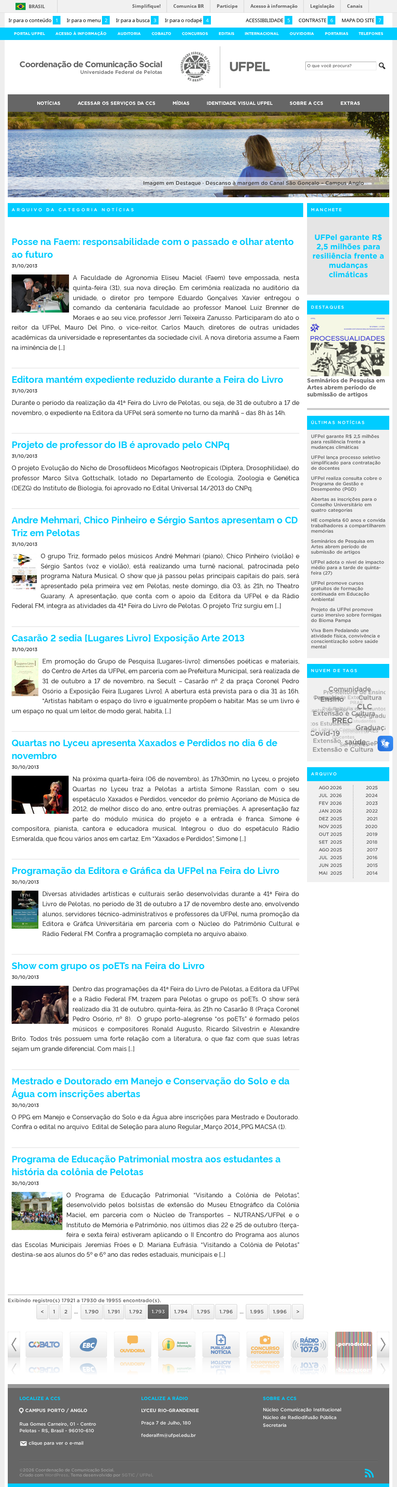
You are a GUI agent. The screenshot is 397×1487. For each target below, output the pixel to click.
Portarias (336, 33)
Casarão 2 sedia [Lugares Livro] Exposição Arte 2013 (128, 637)
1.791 (114, 1312)
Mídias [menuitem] (181, 103)
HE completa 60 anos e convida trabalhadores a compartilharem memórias (348, 525)
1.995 (257, 1312)
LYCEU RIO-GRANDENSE (170, 1410)
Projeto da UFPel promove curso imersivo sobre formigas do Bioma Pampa (346, 615)
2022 (372, 810)
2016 (372, 857)
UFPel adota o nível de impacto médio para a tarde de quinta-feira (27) (347, 567)
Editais (226, 33)
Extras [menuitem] (350, 103)
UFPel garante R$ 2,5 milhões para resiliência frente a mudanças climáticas (348, 256)
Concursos (195, 33)
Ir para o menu (87, 20)
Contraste (316, 20)
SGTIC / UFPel (137, 1475)
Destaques (328, 307)
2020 (371, 826)
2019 (372, 834)
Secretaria (275, 1425)
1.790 (91, 1312)
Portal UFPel (29, 33)
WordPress (56, 1475)
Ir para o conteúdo (33, 20)
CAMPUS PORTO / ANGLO (56, 1410)
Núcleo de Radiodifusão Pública (300, 1417)
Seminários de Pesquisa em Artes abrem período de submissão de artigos (346, 387)
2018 (372, 841)
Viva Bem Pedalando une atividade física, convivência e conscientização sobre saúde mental (345, 638)
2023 (372, 803)
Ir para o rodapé (187, 20)
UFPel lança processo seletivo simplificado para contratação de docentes (346, 463)
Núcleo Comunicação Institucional (302, 1409)
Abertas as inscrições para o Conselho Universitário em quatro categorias (344, 504)
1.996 (280, 1312)
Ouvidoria (302, 33)
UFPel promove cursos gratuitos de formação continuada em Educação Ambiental (340, 591)
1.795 (203, 1312)
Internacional (262, 33)
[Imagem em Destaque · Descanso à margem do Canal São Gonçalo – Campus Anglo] (198, 196)
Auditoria (129, 33)
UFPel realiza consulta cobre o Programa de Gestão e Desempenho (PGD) (346, 484)
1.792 (135, 1312)
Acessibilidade (268, 20)
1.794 (181, 1312)
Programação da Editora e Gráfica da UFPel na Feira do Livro (146, 869)
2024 (372, 795)
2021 (372, 818)
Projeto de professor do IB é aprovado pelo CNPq (121, 444)
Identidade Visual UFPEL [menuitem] (240, 103)
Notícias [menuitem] (48, 103)
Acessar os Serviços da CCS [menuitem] (116, 103)
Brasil (37, 6)
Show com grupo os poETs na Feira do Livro (108, 965)
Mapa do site (361, 20)
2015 (372, 865)
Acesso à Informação (81, 33)
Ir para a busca (136, 20)
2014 (372, 873)
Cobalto (161, 33)
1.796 (226, 1312)
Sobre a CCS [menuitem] (306, 103)
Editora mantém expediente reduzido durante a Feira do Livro (147, 378)
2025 (372, 787)
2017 (372, 849)
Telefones (371, 33)
